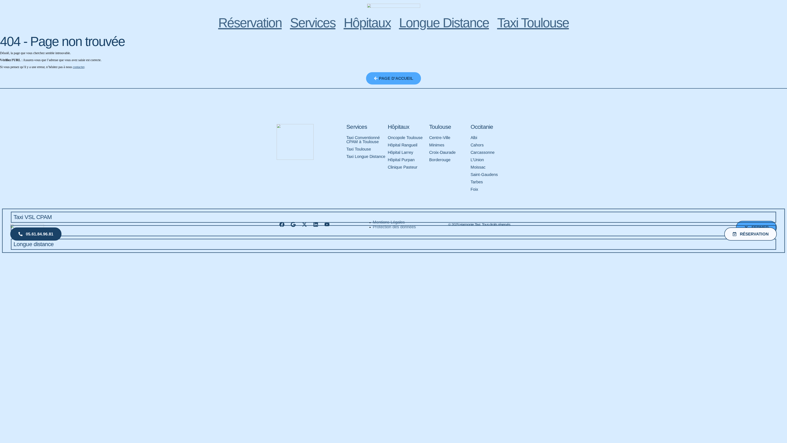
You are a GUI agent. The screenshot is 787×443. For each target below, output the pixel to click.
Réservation (250, 22)
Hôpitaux (367, 22)
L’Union (477, 160)
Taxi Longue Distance (365, 156)
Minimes (436, 145)
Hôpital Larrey (400, 152)
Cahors (477, 145)
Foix (474, 189)
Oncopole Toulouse (405, 137)
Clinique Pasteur (402, 167)
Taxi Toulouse (533, 22)
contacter (78, 67)
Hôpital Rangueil (402, 145)
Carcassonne (483, 152)
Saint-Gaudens (484, 174)
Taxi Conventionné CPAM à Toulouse (363, 139)
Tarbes (477, 182)
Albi (474, 137)
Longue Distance (444, 22)
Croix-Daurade (442, 152)
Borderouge (439, 160)
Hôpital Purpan (401, 160)
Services (312, 22)
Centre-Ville (439, 137)
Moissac (478, 167)
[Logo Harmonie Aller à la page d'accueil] (393, 9)
